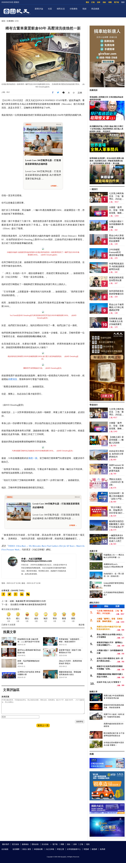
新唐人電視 (26, 849)
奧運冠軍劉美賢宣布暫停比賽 (116, 279)
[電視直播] (107, 836)
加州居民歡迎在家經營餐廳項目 (116, 292)
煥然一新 (32, 458)
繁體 (123, 2)
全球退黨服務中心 (74, 849)
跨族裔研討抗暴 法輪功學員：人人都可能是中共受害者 (28, 641)
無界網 (102, 849)
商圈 (110, 2)
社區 (50, 9)
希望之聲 (60, 849)
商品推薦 (95, 9)
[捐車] (107, 800)
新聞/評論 (39, 9)
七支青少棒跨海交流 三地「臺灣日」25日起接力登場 (116, 196)
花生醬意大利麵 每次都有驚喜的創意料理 (28, 604)
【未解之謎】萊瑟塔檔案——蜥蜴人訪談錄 (116, 440)
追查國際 (16, 849)
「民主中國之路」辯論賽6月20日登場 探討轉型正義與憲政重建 (116, 510)
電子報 (116, 2)
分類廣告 (74, 9)
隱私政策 (35, 844)
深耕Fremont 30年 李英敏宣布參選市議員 (116, 468)
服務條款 (25, 844)
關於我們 (5, 844)
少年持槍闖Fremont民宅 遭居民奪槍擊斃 (116, 252)
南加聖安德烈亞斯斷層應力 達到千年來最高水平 (116, 524)
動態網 (94, 849)
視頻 (84, 9)
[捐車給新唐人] (107, 87)
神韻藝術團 (38, 849)
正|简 (80, 93)
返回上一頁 (43, 725)
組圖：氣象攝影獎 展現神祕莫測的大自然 (28, 601)
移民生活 (61, 9)
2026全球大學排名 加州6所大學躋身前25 (116, 454)
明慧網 (86, 849)
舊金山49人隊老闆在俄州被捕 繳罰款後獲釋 (116, 238)
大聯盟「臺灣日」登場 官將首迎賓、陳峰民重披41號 (116, 210)
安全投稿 (45, 844)
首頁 (3, 21)
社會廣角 (10, 21)
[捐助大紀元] (107, 813)
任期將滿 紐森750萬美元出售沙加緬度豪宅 (116, 321)
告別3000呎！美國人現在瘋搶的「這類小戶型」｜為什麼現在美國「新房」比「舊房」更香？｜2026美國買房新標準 (116, 496)
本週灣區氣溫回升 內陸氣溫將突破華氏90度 (116, 266)
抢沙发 (82, 625)
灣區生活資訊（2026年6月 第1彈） (116, 482)
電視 (87, 2)
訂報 (93, 2)
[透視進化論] (107, 400)
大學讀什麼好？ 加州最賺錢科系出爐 (116, 224)
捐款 (104, 2)
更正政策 (15, 844)
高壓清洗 (12, 379)
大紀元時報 (50, 849)
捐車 (98, 2)
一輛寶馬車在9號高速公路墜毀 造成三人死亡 (116, 538)
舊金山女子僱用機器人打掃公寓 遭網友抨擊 (116, 307)
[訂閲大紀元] (107, 768)
